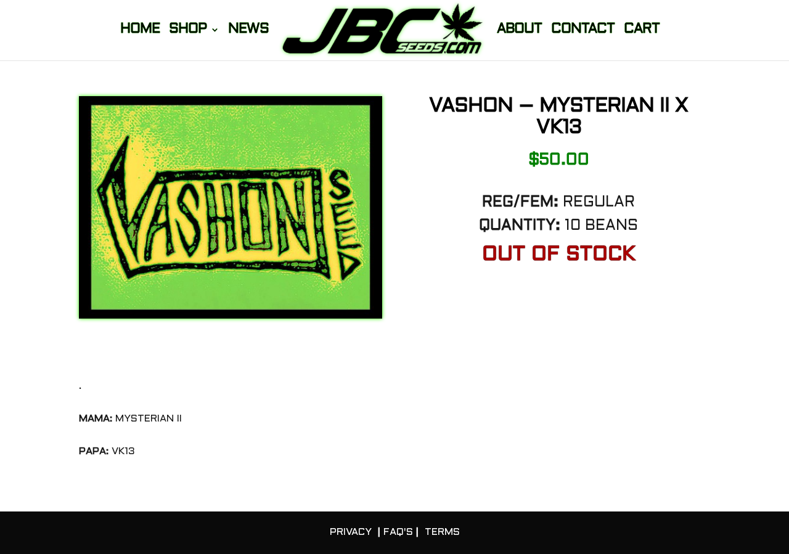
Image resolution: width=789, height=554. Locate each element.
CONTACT (583, 30)
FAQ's (398, 532)
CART (642, 30)
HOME (140, 30)
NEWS (248, 30)
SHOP (187, 30)
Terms (442, 532)
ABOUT (519, 30)
